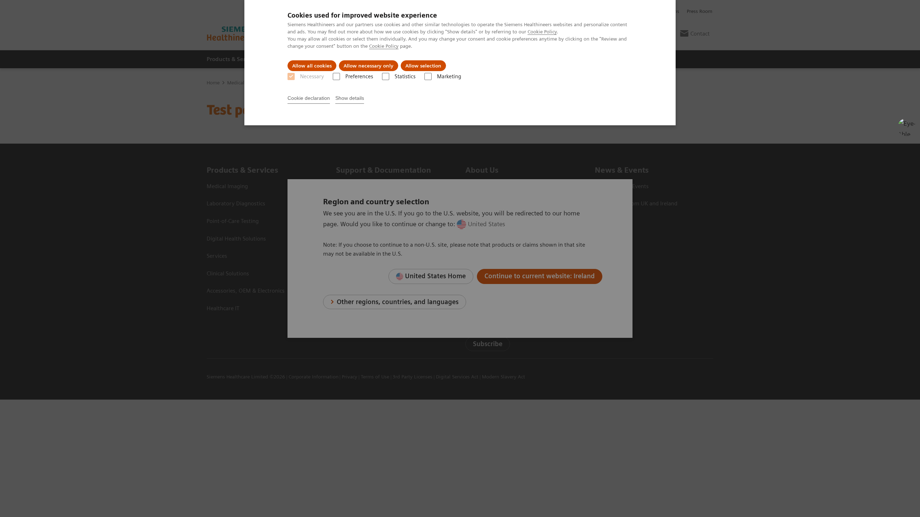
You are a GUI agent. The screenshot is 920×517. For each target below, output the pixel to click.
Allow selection (423, 66)
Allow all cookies (312, 66)
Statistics (405, 76)
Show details (349, 98)
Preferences (359, 76)
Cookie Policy (542, 31)
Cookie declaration (309, 98)
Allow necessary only (369, 66)
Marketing (449, 76)
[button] (907, 127)
